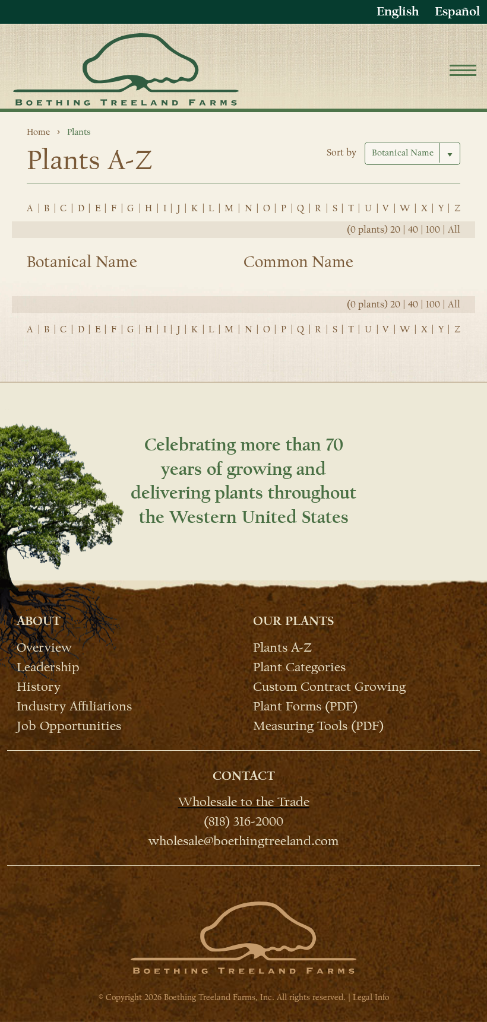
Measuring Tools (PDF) (318, 725)
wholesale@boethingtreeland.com (243, 840)
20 (395, 230)
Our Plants (293, 621)
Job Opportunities (69, 725)
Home (38, 131)
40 (413, 230)
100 (433, 230)
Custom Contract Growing (329, 686)
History (39, 686)
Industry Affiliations (74, 706)
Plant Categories (299, 666)
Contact (244, 775)
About (39, 621)
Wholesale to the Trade (243, 801)
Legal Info (371, 997)
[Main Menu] (463, 72)
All (454, 230)
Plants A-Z (282, 646)
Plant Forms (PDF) (305, 706)
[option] (457, 11)
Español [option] (457, 11)
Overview (44, 646)
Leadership (48, 666)
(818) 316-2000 (243, 821)
